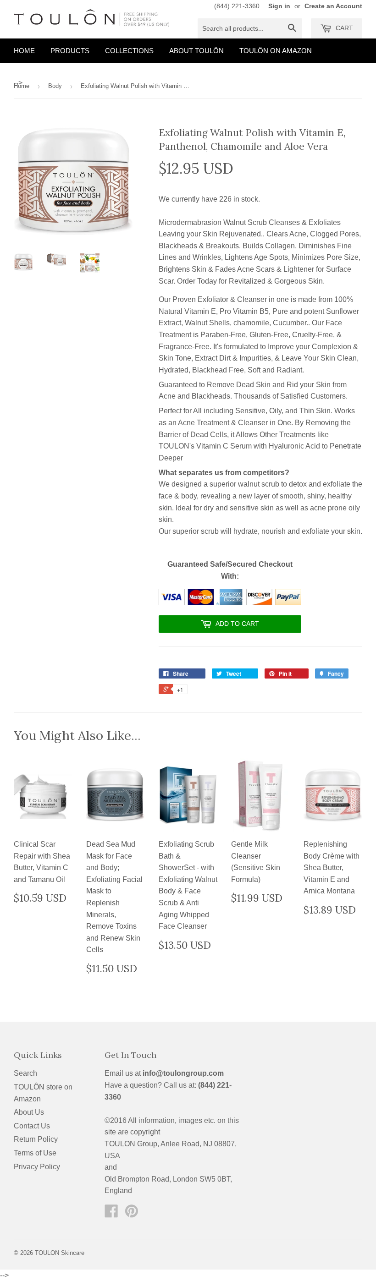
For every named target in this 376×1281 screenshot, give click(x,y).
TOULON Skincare (59, 1252)
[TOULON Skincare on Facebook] (111, 1214)
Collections (129, 51)
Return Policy (36, 1139)
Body (55, 85)
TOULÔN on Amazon (275, 51)
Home (24, 51)
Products (69, 51)
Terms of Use (35, 1153)
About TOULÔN (196, 51)
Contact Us (32, 1126)
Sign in (279, 6)
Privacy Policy (37, 1167)
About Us (29, 1112)
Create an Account (333, 6)
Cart (343, 28)
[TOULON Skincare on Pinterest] (131, 1214)
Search (25, 1073)
